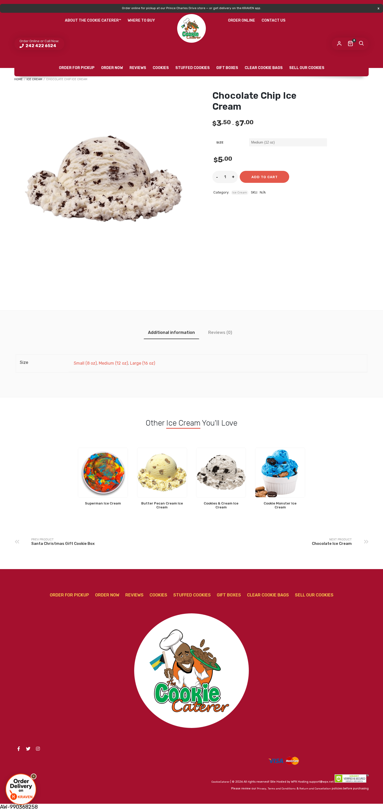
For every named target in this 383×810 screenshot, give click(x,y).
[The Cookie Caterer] (191, 28)
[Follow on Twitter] (28, 749)
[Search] (361, 43)
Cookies (161, 68)
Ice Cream (34, 79)
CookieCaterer (220, 781)
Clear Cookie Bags (264, 68)
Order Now (112, 68)
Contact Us (273, 20)
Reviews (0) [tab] (220, 332)
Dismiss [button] (378, 8)
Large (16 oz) (142, 363)
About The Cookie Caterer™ (93, 20)
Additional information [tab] (171, 332)
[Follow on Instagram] (38, 749)
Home (18, 79)
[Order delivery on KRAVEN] (20, 789)
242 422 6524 (40, 45)
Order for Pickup (77, 68)
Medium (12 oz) (113, 363)
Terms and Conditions (282, 788)
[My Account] (339, 43)
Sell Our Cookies (306, 68)
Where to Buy (141, 20)
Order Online (241, 20)
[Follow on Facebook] (18, 749)
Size (220, 142)
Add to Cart (264, 177)
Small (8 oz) (85, 363)
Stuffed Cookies (192, 68)
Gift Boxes (227, 68)
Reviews (137, 68)
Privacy (261, 788)
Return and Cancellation (315, 788)
